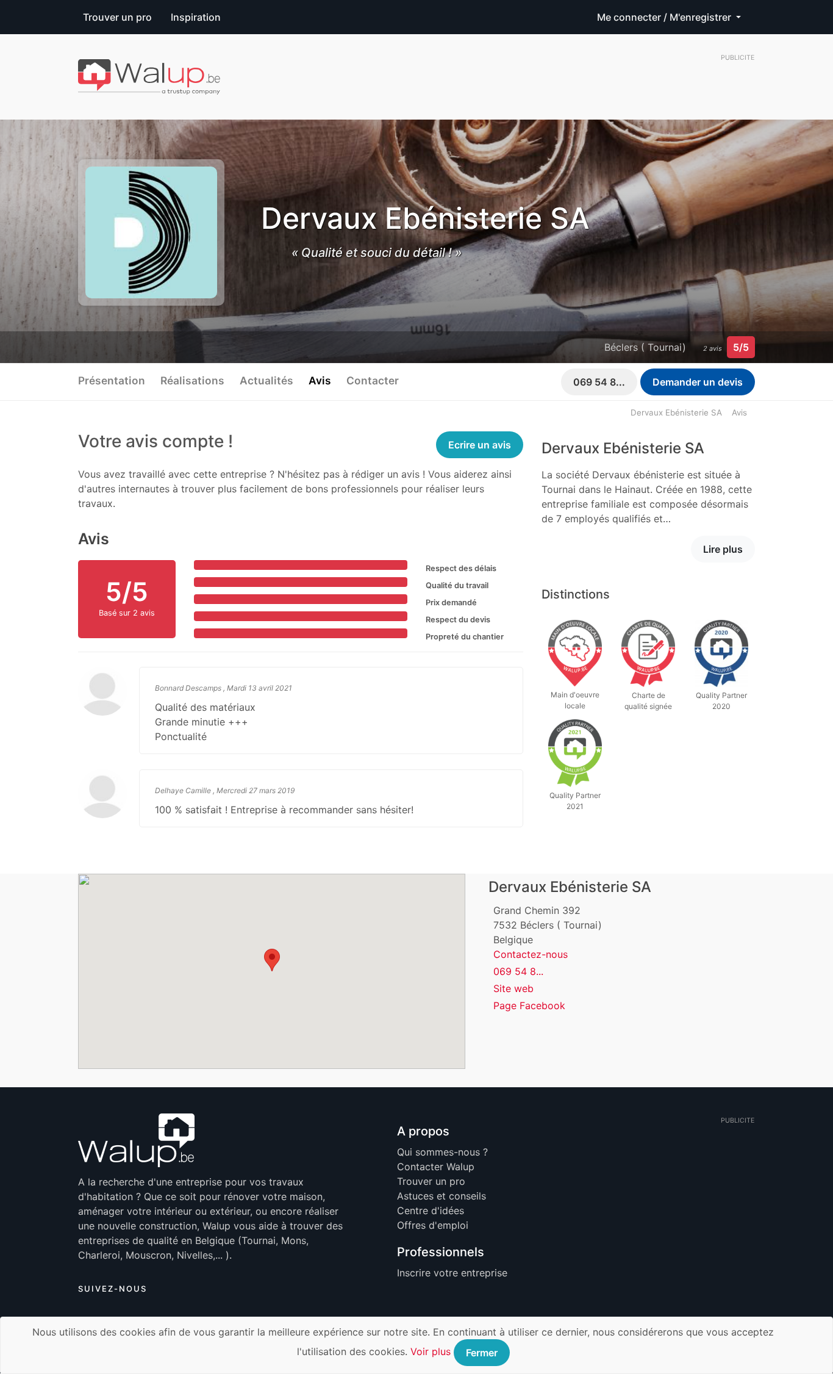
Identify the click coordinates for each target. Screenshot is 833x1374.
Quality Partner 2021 (575, 801)
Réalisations (192, 380)
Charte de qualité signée (648, 701)
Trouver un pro (117, 17)
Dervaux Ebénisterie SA (676, 412)
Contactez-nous (530, 954)
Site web (513, 988)
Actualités (266, 380)
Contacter (372, 380)
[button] (272, 960)
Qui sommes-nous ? (442, 1152)
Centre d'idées (430, 1210)
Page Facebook (529, 1005)
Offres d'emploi (432, 1225)
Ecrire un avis (479, 445)
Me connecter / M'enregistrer (665, 17)
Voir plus (430, 1351)
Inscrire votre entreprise (452, 1273)
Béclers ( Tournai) (645, 347)
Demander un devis (697, 382)
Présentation (111, 380)
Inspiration (196, 17)
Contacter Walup (435, 1166)
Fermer (482, 1353)
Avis (320, 380)
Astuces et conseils (441, 1196)
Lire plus (723, 549)
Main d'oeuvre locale (575, 700)
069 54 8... (599, 382)
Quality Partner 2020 (721, 701)
